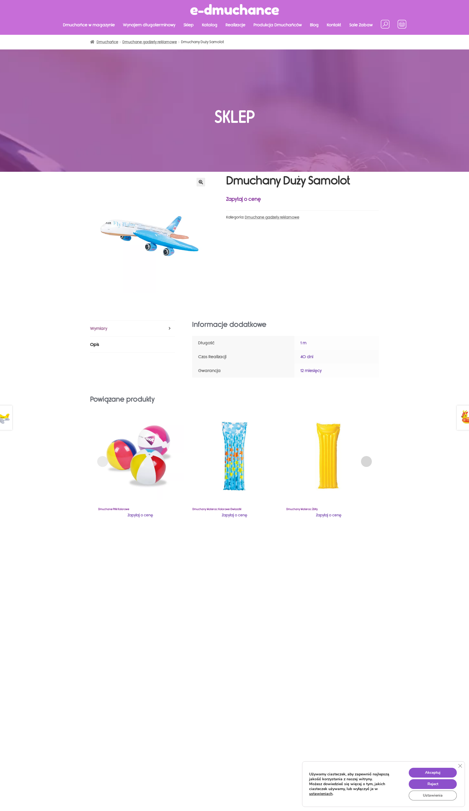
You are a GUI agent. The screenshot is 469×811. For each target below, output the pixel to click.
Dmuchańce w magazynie (89, 24)
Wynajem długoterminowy (149, 24)
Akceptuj (433, 772)
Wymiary (98, 328)
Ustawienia (433, 795)
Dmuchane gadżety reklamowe (149, 42)
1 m (303, 342)
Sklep (188, 24)
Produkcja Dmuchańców (277, 24)
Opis (94, 344)
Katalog (209, 24)
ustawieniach (320, 793)
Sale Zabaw (361, 24)
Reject (432, 784)
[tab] (132, 329)
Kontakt (334, 24)
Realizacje (235, 24)
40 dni (306, 356)
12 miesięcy (311, 370)
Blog (314, 24)
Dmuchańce (107, 42)
